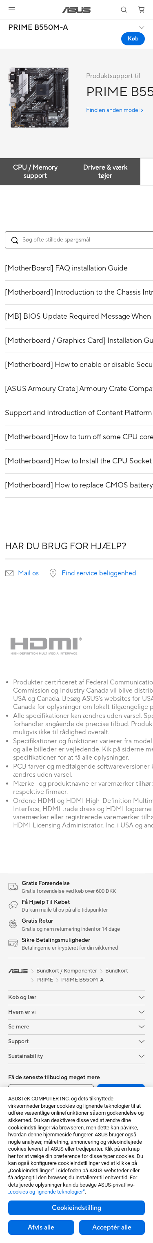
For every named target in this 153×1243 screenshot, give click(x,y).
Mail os (28, 573)
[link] (76, 10)
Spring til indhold (5, 25)
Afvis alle (41, 1227)
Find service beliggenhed (99, 573)
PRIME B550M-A (38, 27)
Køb (133, 38)
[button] (12, 9)
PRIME (44, 980)
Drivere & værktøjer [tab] (105, 171)
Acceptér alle (111, 1227)
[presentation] (9, 573)
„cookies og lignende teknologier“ (46, 1192)
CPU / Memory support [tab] (35, 171)
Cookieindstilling (76, 1208)
